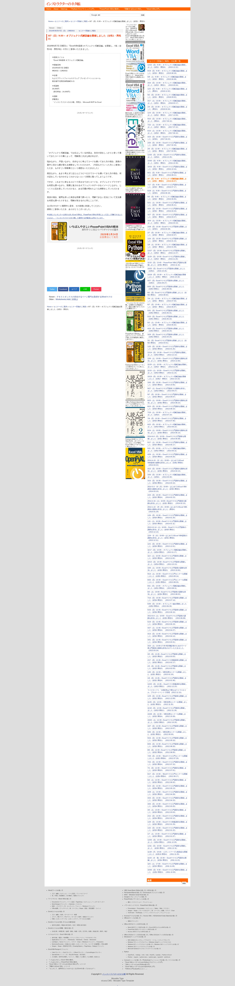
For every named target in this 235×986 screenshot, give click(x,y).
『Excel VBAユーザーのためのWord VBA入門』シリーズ (67, 964)
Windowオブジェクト (89, 906)
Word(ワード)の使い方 (55, 890)
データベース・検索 (71, 914)
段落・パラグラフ (57, 906)
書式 (129, 902)
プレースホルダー (144, 910)
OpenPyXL (131, 955)
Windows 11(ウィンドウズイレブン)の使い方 (141, 946)
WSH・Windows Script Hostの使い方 (136, 895)
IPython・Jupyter (133, 957)
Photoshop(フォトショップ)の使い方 (155, 960)
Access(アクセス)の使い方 (133, 916)
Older (59, 28)
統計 (106, 931)
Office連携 (55, 908)
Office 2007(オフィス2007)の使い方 (136, 924)
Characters (100, 942)
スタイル (79, 904)
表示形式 (82, 954)
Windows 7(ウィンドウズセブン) (137, 942)
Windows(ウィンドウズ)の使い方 (135, 937)
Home (48, 9)
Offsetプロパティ (79, 952)
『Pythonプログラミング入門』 (83, 9)
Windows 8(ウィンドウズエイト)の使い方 (140, 944)
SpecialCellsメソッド (58, 954)
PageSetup (87, 946)
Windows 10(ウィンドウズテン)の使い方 (166, 944)
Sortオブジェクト (65, 942)
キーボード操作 (76, 917)
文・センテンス (69, 906)
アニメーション (165, 912)
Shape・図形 (83, 908)
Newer (51, 28)
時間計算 (61, 931)
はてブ (74, 289)
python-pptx (152, 957)
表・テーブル (74, 908)
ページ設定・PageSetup (75, 902)
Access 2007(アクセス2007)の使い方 (139, 931)
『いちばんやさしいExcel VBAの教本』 (61, 960)
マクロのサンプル (91, 937)
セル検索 (90, 957)
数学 (101, 931)
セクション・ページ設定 (67, 893)
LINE (85, 289)
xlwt (147, 955)
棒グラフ (60, 917)
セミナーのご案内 (62, 21)
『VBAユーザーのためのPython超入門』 (137, 964)
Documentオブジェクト (59, 902)
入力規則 (54, 957)
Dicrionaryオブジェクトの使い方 (154, 892)
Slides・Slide (158, 908)
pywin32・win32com (164, 957)
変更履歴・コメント (95, 908)
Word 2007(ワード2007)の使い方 (138, 927)
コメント (71, 957)
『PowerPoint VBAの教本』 (109, 9)
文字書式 (69, 895)
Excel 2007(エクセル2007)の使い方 (160, 927)
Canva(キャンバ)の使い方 (132, 960)
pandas (158, 955)
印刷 (56, 895)
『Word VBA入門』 (153, 9)
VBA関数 (66, 937)
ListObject (55, 942)
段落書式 (62, 895)
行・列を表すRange (72, 954)
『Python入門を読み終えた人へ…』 (136, 969)
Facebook (63, 289)
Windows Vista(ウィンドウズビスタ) (160, 942)
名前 (61, 914)
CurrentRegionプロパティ (94, 952)
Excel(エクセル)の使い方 (56, 911)
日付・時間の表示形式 (79, 925)
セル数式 (83, 957)
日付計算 (54, 931)
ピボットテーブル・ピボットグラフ (67, 919)
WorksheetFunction (58, 944)
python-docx (143, 957)
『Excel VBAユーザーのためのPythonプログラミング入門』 (144, 962)
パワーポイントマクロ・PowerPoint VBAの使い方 (140, 905)
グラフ (54, 917)
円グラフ (67, 917)
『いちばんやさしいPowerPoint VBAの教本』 (63, 962)
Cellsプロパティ (57, 952)
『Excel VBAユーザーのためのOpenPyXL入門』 (140, 966)
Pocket (96, 289)
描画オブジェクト (79, 895)
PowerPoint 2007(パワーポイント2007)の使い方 (142, 929)
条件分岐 (54, 937)
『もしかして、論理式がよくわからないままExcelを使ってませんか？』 (72, 968)
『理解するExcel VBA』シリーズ (59, 966)
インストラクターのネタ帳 (63, 3)
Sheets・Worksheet (90, 939)
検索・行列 (78, 931)
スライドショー (154, 912)
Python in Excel (166, 955)
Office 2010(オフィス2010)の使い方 (136, 935)
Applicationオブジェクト (59, 939)
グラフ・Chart (76, 942)
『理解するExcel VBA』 (133, 9)
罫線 (77, 957)
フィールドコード (82, 893)
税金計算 (96, 931)
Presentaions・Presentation (136, 908)
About (56, 9)
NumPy (152, 955)
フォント (78, 906)
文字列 (85, 931)
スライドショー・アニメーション (142, 902)
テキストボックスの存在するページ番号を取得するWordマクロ (84, 297)
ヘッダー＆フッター (99, 902)
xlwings (138, 955)
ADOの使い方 (151, 890)
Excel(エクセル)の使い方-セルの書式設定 (61, 922)
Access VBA (147, 916)
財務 (90, 931)
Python (126, 952)
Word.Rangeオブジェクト (59, 904)
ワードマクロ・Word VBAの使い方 (59, 899)
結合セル (97, 957)
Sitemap (64, 9)
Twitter (52, 289)
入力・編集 (55, 893)
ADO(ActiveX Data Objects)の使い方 (165, 916)
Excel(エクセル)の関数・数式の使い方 (60, 928)
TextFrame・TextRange (135, 912)
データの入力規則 (85, 919)
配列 (60, 937)
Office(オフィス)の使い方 (132, 918)
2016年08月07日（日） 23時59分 (62, 31)
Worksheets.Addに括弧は (67, 299)
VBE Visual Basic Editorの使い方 (135, 890)
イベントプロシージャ (77, 937)
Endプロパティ (67, 952)
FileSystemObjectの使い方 (133, 892)
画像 (162, 910)
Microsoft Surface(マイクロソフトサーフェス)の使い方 (144, 948)
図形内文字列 (67, 946)
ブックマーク (64, 908)
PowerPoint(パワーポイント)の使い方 (136, 899)
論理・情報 (69, 931)
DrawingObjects (78, 946)
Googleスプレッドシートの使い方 (135, 897)
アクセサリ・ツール (150, 940)
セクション (87, 902)
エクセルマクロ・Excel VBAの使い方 (60, 934)
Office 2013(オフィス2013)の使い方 (161, 935)
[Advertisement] (84, 131)
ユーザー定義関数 (94, 944)
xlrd (143, 955)
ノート (146, 912)
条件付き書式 (56, 925)
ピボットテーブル (81, 944)
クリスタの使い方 (174, 960)
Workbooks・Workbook (75, 939)
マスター (166, 908)
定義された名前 (70, 944)
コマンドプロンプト (164, 940)
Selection (72, 904)
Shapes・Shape (57, 946)
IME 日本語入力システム (135, 940)
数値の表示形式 (66, 925)
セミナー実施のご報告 (79, 21)
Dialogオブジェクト (98, 946)
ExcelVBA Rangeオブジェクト (58, 949)
